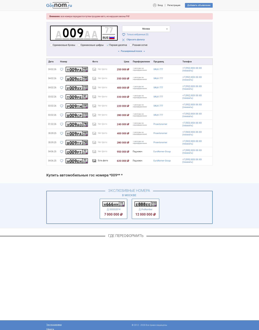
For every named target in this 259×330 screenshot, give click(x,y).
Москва (146, 29)
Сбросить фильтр (135, 39)
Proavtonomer (160, 124)
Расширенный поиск (131, 51)
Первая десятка (118, 45)
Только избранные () (137, 34)
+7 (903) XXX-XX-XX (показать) (192, 124)
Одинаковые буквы (64, 45)
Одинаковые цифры (92, 45)
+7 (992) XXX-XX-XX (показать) (192, 69)
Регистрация (173, 5)
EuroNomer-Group (162, 151)
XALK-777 (158, 69)
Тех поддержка (54, 325)
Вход (160, 5)
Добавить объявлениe (198, 5)
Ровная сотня (139, 45)
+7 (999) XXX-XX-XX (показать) (192, 151)
